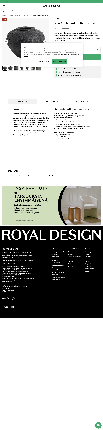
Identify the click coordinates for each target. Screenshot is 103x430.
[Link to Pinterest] (4, 298)
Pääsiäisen (88, 254)
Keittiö (70, 263)
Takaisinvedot (56, 279)
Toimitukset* (55, 256)
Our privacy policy (63, 54)
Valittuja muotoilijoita (58, 272)
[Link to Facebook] (8, 298)
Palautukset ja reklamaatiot (56, 259)
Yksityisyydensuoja (57, 267)
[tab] (22, 101)
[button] (97, 6)
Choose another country (9, 263)
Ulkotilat (70, 266)
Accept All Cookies (59, 61)
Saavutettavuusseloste (58, 277)
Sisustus (71, 254)
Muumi (87, 261)
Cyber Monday (89, 268)
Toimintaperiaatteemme (59, 265)
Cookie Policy (55, 270)
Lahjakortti (55, 274)
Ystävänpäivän (90, 251)
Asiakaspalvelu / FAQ (58, 251)
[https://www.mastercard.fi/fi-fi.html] (12, 307)
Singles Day (88, 263)
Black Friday (89, 266)
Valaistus (71, 259)
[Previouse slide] (6, 42)
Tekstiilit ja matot (73, 261)
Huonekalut (71, 251)
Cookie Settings (44, 61)
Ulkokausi (88, 259)
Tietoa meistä (56, 262)
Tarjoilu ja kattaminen (74, 256)
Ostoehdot (55, 254)
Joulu (87, 271)
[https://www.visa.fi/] (6, 307)
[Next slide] (45, 42)
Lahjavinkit (88, 256)
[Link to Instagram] (13, 298)
